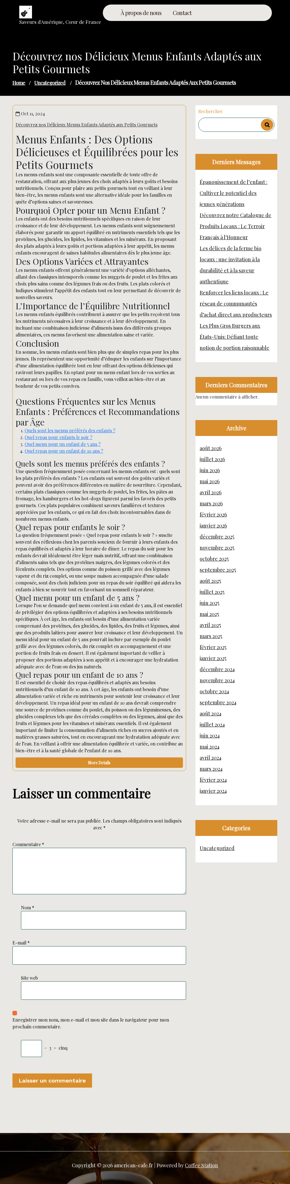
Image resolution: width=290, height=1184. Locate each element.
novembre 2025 (217, 547)
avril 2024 (210, 757)
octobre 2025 (214, 558)
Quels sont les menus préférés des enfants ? (70, 430)
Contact (182, 12)
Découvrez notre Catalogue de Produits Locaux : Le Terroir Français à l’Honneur (235, 226)
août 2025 (210, 580)
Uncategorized (49, 82)
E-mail (21, 943)
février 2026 (213, 514)
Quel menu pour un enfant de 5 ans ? (63, 444)
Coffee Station (201, 1165)
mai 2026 (209, 481)
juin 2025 (209, 603)
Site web (29, 978)
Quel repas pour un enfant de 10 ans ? (64, 451)
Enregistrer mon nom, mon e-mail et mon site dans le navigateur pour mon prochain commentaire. (90, 1023)
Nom (27, 907)
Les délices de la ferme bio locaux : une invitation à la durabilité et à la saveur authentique (230, 265)
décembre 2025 (217, 536)
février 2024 (213, 779)
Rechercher (210, 111)
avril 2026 (210, 492)
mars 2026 (211, 503)
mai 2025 (209, 614)
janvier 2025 (213, 658)
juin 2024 (210, 735)
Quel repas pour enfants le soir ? (58, 437)
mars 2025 (211, 636)
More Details (99, 762)
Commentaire (28, 844)
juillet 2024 (212, 724)
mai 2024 (209, 746)
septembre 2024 (218, 702)
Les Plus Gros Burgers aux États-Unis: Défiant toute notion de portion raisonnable (234, 336)
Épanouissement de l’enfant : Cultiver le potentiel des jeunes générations (233, 193)
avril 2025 (210, 625)
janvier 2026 (213, 525)
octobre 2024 (214, 691)
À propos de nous (141, 12)
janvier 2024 (213, 790)
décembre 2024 (217, 669)
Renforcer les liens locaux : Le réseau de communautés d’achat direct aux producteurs (236, 303)
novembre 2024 (217, 680)
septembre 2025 (218, 569)
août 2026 (210, 448)
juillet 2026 (212, 459)
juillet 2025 (212, 591)
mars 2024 (211, 768)
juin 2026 (210, 470)
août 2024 (210, 713)
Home (18, 82)
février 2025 (213, 647)
